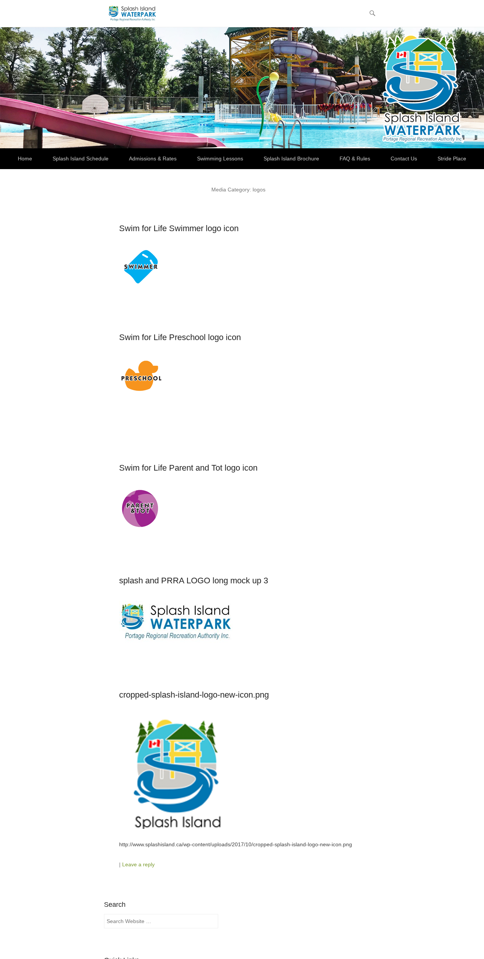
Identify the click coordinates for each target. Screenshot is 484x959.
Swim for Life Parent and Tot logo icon (188, 468)
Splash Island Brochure (291, 158)
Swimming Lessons (220, 158)
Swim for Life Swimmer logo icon (179, 228)
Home (25, 158)
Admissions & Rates (153, 158)
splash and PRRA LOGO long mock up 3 (193, 580)
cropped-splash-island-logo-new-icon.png (194, 694)
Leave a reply (138, 864)
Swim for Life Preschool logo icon (180, 337)
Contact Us (404, 158)
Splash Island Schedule (81, 158)
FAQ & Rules (355, 158)
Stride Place (451, 158)
